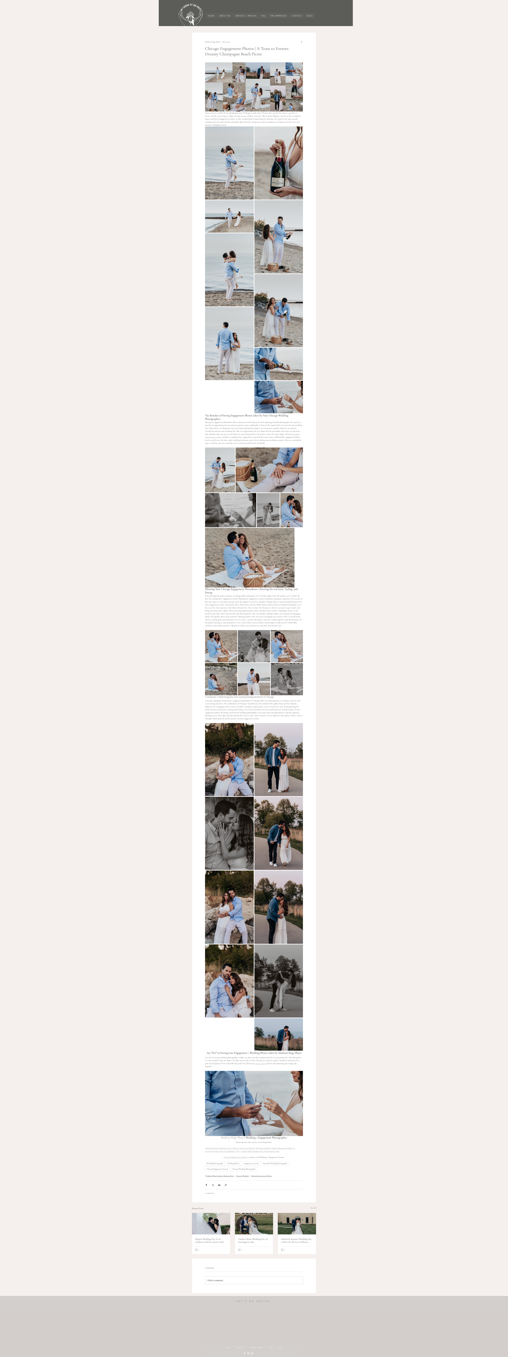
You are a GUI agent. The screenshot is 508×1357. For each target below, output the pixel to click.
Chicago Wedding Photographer (244, 1169)
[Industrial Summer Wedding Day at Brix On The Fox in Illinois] (297, 1223)
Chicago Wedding (242, 1176)
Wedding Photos (234, 1163)
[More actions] (301, 41)
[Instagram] (252, 1353)
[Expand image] (250, 130)
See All (313, 1208)
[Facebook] (244, 1353)
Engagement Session (251, 1163)
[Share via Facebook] (206, 1185)
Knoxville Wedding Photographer (275, 1163)
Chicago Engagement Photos (261, 1176)
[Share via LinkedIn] (219, 1185)
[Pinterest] (248, 1353)
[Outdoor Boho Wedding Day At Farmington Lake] (254, 1223)
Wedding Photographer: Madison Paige (220, 1176)
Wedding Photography (215, 1163)
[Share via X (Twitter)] (213, 1185)
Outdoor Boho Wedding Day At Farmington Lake (253, 1240)
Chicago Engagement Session (217, 1169)
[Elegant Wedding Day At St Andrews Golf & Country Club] (211, 1223)
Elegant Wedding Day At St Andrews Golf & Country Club (209, 1240)
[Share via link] (225, 1185)
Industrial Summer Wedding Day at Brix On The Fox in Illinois (296, 1240)
